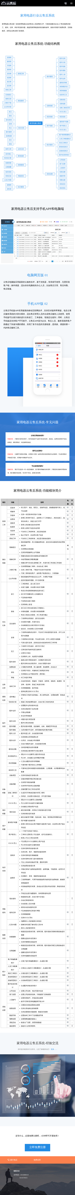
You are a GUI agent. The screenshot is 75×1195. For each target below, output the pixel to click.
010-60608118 (25, 1175)
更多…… (54, 1049)
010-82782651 (24, 1178)
